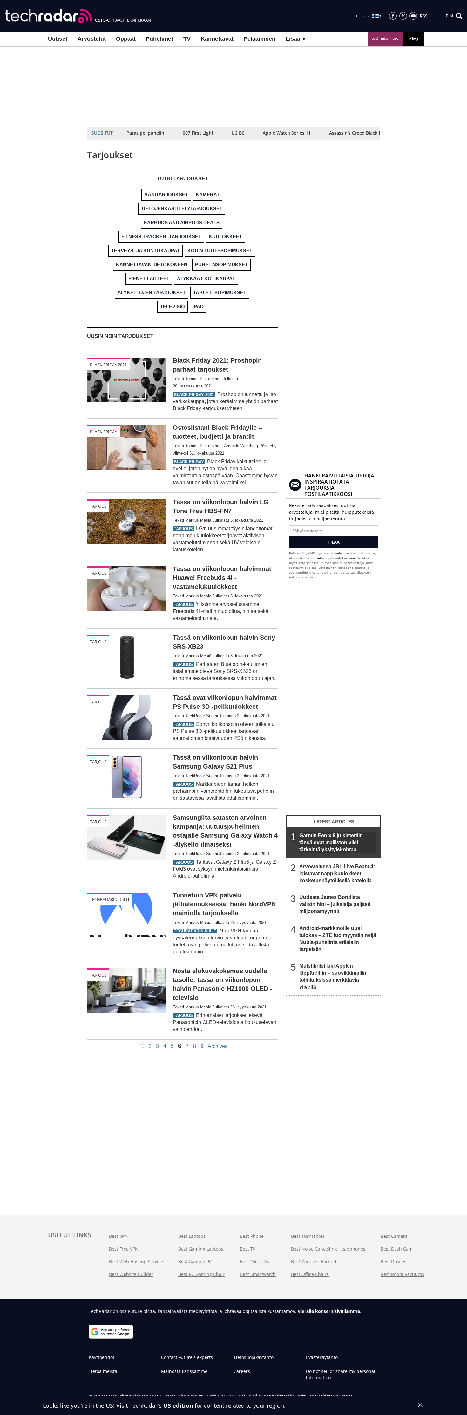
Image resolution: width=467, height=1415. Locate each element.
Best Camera (394, 1236)
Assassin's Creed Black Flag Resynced (369, 133)
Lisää (294, 39)
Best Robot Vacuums (402, 1274)
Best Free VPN (124, 1249)
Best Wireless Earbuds (315, 1261)
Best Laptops (192, 1236)
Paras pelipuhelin (145, 133)
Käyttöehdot (101, 1357)
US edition (178, 1405)
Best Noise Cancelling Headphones (328, 1249)
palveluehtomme (343, 553)
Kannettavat (217, 39)
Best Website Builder (131, 1274)
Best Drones (393, 1261)
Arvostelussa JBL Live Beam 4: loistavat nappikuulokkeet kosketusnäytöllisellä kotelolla (337, 873)
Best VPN (118, 1236)
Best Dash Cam (397, 1249)
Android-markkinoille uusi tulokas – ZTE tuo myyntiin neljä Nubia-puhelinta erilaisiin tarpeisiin (337, 938)
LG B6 (238, 133)
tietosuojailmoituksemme (335, 558)
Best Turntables (308, 1236)
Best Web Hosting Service (136, 1261)
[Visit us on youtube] (413, 16)
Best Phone (252, 1236)
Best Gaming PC (195, 1261)
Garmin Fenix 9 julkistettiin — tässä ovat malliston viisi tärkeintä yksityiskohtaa (334, 842)
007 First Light (198, 133)
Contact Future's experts (187, 1357)
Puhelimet (159, 39)
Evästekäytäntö (322, 1357)
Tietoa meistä (103, 1371)
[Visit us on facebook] (393, 16)
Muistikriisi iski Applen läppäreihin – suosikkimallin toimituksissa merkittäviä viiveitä (332, 976)
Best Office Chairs (310, 1274)
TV (187, 39)
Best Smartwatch (258, 1274)
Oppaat (126, 39)
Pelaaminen (259, 39)
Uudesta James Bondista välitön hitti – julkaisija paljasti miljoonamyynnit (334, 904)
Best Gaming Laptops (200, 1249)
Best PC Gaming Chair (201, 1274)
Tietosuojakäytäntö (254, 1357)
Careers (242, 1371)
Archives (217, 1046)
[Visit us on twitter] (403, 16)
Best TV (247, 1249)
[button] (454, 16)
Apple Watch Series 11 (287, 133)
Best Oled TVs (254, 1261)
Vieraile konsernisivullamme (329, 1311)
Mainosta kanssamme (184, 1371)
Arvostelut (92, 39)
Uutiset (57, 39)
